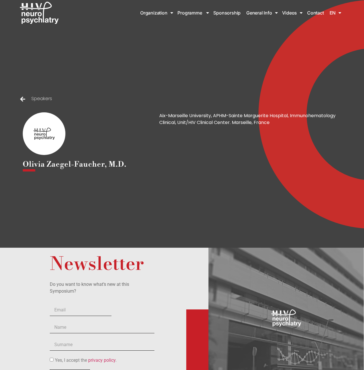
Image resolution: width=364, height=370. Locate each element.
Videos (289, 13)
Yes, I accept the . (86, 360)
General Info (259, 13)
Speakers (41, 98)
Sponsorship (227, 13)
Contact (315, 13)
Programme (190, 13)
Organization (153, 13)
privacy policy (101, 360)
